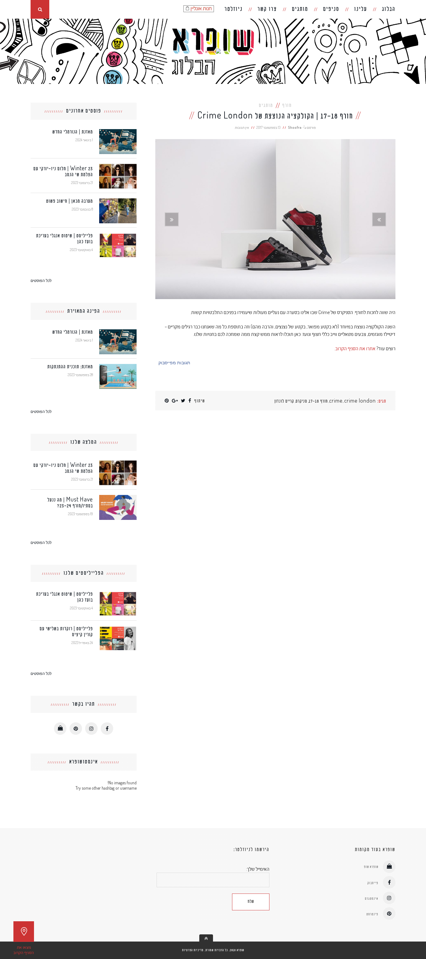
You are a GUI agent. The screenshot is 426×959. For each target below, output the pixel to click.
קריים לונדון (284, 401)
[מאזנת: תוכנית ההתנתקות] (118, 366)
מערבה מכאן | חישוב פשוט (69, 201)
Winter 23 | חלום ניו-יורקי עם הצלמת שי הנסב (63, 172)
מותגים (300, 9)
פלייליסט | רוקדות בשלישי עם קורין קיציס (66, 632)
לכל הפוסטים (41, 280)
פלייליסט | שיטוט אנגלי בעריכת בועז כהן (64, 239)
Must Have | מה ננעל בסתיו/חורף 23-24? (70, 503)
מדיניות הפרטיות (193, 950)
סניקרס (301, 401)
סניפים (331, 9)
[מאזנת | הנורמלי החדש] (118, 131)
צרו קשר (267, 9)
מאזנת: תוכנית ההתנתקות (70, 367)
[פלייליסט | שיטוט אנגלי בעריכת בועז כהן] (118, 235)
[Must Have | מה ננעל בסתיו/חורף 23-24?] (118, 497)
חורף (287, 106)
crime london (360, 401)
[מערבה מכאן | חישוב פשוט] (118, 201)
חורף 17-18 (318, 401)
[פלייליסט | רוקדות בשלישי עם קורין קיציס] (118, 628)
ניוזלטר (234, 9)
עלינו (360, 9)
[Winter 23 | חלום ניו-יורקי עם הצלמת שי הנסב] (118, 166)
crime (336, 401)
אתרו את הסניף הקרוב (355, 348)
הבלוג (388, 9)
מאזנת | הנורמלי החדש (72, 132)
